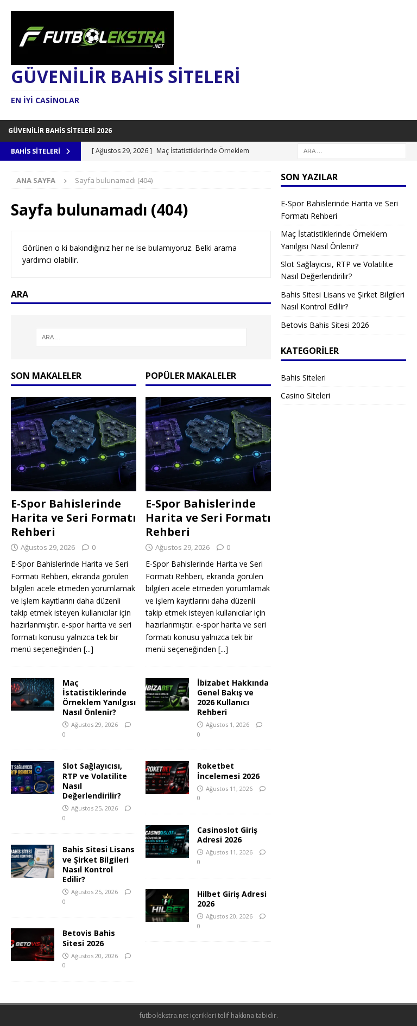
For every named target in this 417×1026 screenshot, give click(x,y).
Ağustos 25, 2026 (94, 808)
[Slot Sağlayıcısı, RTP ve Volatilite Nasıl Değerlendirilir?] (32, 777)
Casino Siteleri (305, 395)
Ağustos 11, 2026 (229, 788)
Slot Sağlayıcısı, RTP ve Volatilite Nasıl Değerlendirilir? (94, 781)
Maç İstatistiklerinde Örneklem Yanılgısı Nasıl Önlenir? (99, 697)
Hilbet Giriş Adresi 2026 (232, 899)
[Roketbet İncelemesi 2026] (167, 777)
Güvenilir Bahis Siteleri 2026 (60, 130)
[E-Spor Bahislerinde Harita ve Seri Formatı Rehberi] (73, 444)
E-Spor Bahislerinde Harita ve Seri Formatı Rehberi (73, 517)
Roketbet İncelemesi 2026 (228, 771)
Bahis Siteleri (303, 377)
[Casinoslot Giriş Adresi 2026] (167, 841)
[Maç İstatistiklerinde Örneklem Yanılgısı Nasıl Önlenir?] (32, 694)
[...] (88, 649)
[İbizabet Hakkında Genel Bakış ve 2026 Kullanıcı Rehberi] (167, 694)
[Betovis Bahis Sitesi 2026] (32, 944)
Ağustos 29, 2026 (48, 547)
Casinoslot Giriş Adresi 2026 (227, 835)
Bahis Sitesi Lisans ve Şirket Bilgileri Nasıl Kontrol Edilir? (98, 864)
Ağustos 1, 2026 (227, 724)
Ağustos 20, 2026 (94, 956)
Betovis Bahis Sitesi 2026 (88, 938)
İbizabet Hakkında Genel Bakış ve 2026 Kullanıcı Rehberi (233, 697)
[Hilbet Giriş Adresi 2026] (167, 905)
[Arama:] (352, 150)
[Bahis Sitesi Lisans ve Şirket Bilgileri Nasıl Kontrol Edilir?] (32, 861)
